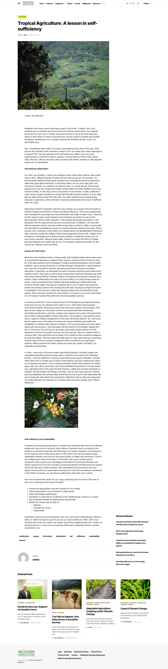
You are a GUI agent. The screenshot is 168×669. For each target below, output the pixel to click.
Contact (74, 655)
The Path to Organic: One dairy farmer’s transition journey (65, 619)
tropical (22, 540)
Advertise (68, 652)
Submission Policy (81, 652)
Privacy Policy (63, 655)
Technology (30, 602)
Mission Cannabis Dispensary (69, 658)
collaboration (24, 536)
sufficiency (81, 536)
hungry (36, 536)
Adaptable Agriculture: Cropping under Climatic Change (99, 611)
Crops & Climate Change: (134, 608)
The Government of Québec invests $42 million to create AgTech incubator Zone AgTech (131, 543)
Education (125, 602)
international (61, 536)
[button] (19, 3)
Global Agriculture (102, 602)
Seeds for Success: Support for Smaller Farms (32, 608)
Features (22, 16)
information (47, 536)
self (71, 536)
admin (36, 559)
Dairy (54, 612)
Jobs (60, 652)
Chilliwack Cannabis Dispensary (92, 655)
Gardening (142, 602)
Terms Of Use (96, 652)
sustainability (94, 536)
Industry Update (92, 604)
